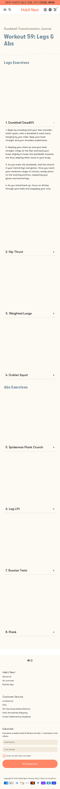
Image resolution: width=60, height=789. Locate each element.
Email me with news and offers (19, 756)
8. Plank (11, 632)
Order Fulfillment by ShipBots (16, 716)
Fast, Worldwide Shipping (15, 712)
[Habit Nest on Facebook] (29, 660)
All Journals (8, 680)
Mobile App (8, 684)
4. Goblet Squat (17, 375)
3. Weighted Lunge (19, 313)
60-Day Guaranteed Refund (16, 708)
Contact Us (7, 701)
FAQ (4, 704)
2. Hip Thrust (14, 252)
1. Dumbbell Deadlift (20, 122)
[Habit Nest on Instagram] (31, 660)
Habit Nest (22, 778)
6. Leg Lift (13, 509)
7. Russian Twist (16, 570)
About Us (6, 676)
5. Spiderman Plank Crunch (24, 447)
